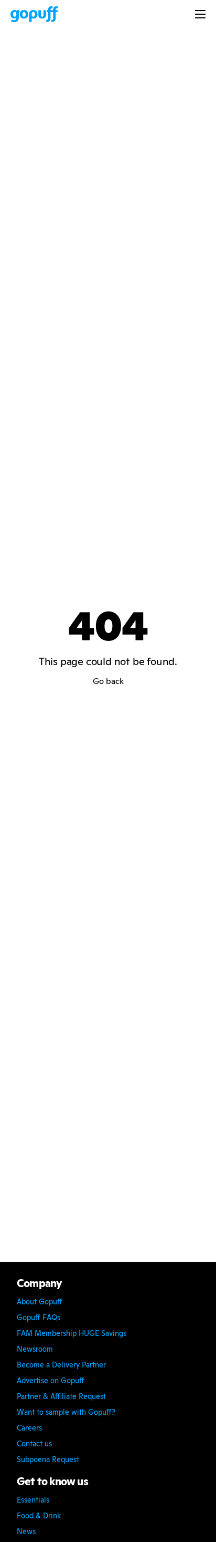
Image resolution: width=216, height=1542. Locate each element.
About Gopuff (39, 1301)
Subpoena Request (48, 1459)
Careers (29, 1428)
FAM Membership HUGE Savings (71, 1333)
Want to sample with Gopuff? (66, 1412)
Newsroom (35, 1349)
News (26, 1531)
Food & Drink (39, 1515)
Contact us (34, 1443)
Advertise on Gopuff (50, 1380)
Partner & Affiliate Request (61, 1396)
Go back (108, 681)
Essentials (33, 1500)
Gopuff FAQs (38, 1317)
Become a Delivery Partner (61, 1365)
